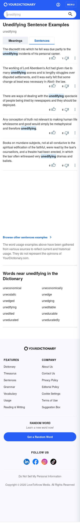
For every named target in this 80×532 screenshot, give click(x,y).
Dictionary (9, 366)
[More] (75, 58)
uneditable (49, 307)
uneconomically (52, 288)
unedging (48, 301)
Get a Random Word (40, 437)
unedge (47, 294)
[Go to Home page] (20, 4)
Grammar (9, 387)
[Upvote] (53, 58)
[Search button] (70, 14)
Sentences (41, 40)
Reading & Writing (14, 407)
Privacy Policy (50, 380)
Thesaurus (10, 373)
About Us (47, 366)
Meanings (15, 40)
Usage (7, 400)
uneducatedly (51, 320)
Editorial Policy (50, 387)
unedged (9, 301)
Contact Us (48, 373)
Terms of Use (50, 400)
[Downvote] (66, 58)
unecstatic (9, 294)
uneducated (10, 320)
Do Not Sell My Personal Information (40, 476)
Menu (71, 4)
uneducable (49, 313)
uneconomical (12, 288)
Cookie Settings (51, 393)
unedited (8, 313)
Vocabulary (10, 393)
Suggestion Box (51, 407)
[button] (58, 4)
